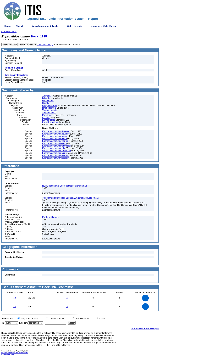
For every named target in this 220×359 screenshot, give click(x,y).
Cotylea (46, 117)
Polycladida (47, 115)
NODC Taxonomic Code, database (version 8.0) (64, 186)
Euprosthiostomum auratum (55, 136)
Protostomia (47, 100)
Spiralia (46, 103)
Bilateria (46, 98)
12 (14, 298)
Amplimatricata (49, 112)
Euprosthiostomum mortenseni (56, 150)
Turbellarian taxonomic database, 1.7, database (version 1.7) (70, 198)
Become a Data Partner (104, 26)
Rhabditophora (49, 108)
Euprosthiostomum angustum (56, 134)
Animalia (46, 96)
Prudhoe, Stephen (50, 217)
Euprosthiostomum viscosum (55, 158)
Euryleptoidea (48, 120)
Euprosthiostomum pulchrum (55, 155)
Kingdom (23, 323)
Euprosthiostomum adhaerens (56, 131)
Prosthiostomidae (50, 122)
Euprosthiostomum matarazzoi (56, 146)
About (19, 26)
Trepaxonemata (49, 110)
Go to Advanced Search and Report (145, 328)
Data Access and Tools (44, 26)
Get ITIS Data (74, 26)
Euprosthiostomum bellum (54, 138)
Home (7, 26)
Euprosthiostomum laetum (54, 143)
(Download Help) (45, 44)
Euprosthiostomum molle (53, 148)
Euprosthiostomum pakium (54, 153)
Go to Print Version (8, 32)
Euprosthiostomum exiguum (55, 141)
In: (3, 323)
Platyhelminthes (49, 105)
